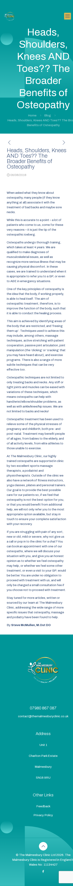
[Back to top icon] (43, 846)
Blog (47, 115)
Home (32, 115)
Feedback (43, 806)
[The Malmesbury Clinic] (9, 16)
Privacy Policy (43, 815)
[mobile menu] (67, 16)
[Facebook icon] (43, 871)
